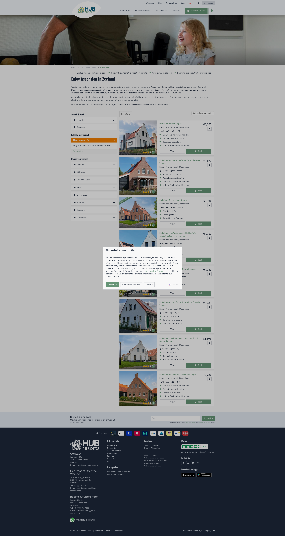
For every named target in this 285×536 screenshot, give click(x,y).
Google (160, 271)
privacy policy (149, 271)
